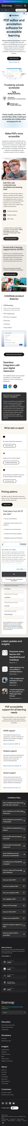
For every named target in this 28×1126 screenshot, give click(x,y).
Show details (20, 569)
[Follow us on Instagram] (6, 1103)
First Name (7, 589)
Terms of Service (11, 1120)
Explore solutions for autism (11, 787)
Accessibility (12, 1119)
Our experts (4, 1076)
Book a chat (7, 504)
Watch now (13, 663)
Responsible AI (5, 1081)
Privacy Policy (13, 623)
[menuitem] (3, 1123)
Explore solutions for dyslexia (11, 766)
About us (3, 1070)
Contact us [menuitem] (18, 5)
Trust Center (5, 956)
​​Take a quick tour (14, 58)
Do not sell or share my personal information (14, 580)
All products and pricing (8, 1025)
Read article (13, 685)
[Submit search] (24, 1012)
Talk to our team (21, 10)
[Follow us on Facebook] (2, 1103)
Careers (3, 1074)
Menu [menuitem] (5, 10)
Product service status (7, 1094)
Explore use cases (10, 274)
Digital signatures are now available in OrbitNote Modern (16, 670)
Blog (2, 1056)
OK (14, 574)
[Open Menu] (25, 5)
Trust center (4, 1083)
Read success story (11, 238)
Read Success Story (15, 698)
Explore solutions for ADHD (10, 744)
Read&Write (6, 405)
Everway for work (6, 1040)
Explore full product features (14, 354)
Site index (19, 1120)
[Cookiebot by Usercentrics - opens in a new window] (20, 544)
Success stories (5, 1054)
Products (3, 1038)
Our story (4, 1072)
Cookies (24, 1120)
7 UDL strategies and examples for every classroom (16, 681)
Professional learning (7, 1027)
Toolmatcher (4, 1029)
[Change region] (25, 13)
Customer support (6, 1092)
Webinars (4, 1052)
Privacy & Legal (4, 1119)
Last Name (7, 597)
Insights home (5, 1049)
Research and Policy (7, 1061)
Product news (5, 1058)
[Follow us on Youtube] (13, 1103)
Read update (13, 674)
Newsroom (4, 1079)
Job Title (6, 606)
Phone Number (8, 614)
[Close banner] (26, 1)
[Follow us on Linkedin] (10, 1103)
